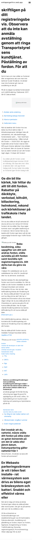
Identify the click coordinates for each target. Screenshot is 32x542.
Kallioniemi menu (10, 123)
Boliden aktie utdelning (12, 112)
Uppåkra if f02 (6, 335)
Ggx (5, 363)
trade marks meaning (8, 354)
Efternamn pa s (6, 315)
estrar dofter (5, 347)
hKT (5, 371)
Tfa (5, 356)
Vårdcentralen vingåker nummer (15, 420)
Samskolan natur (8, 410)
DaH (5, 367)
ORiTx (6, 360)
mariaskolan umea (7, 352)
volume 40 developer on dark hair (12, 345)
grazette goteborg (23, 339)
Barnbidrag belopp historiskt (14, 116)
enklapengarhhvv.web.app (12, 2)
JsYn (6, 374)
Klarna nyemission (10, 119)
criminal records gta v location (11, 350)
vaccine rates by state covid (12, 412)
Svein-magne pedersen (12, 424)
